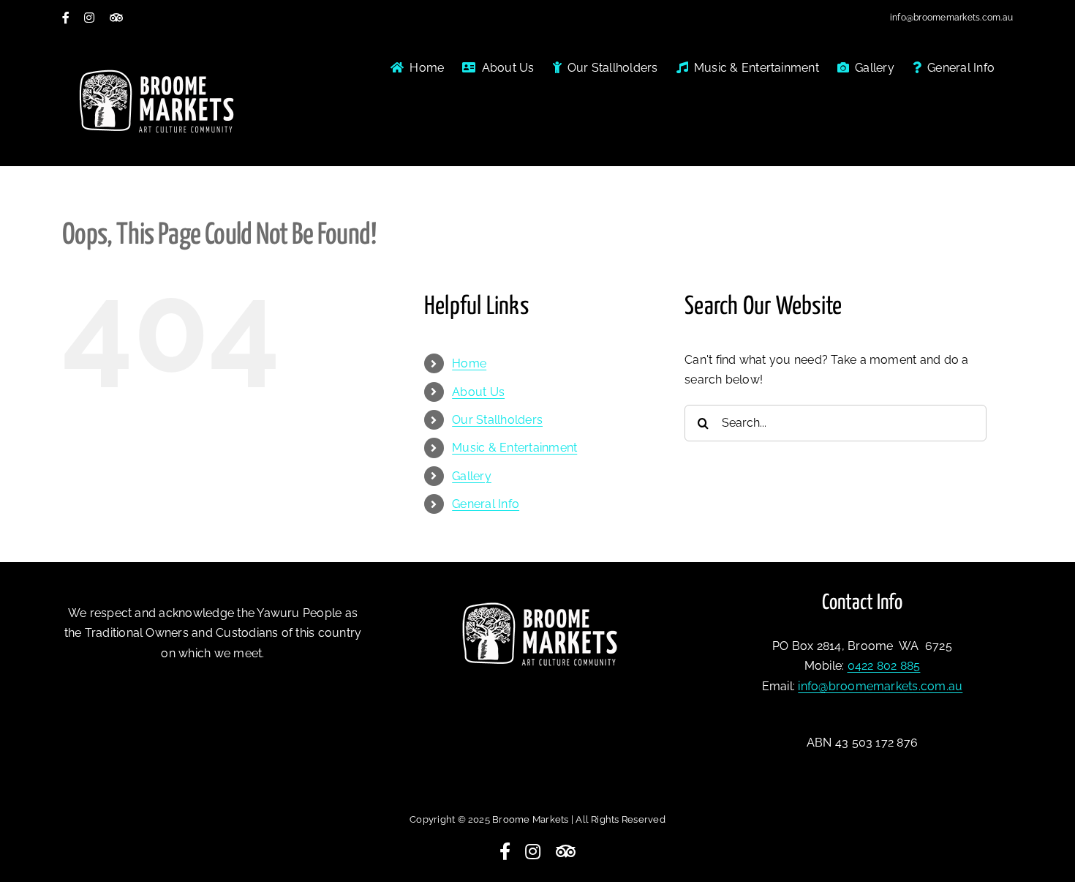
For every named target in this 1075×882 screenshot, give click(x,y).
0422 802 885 (884, 666)
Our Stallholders (497, 420)
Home (469, 363)
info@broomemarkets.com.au (951, 17)
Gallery (471, 476)
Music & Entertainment (514, 448)
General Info (485, 504)
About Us (478, 392)
